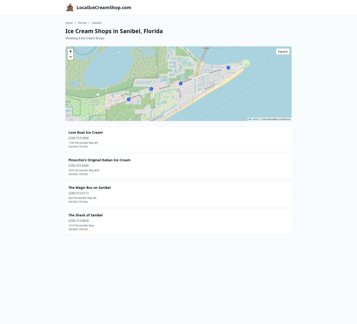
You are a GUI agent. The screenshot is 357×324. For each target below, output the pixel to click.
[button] (151, 89)
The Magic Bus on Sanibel (89, 187)
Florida (82, 23)
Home (69, 23)
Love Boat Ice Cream (85, 132)
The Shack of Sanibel (85, 215)
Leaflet (254, 119)
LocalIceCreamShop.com (104, 7)
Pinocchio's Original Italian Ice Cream (99, 160)
